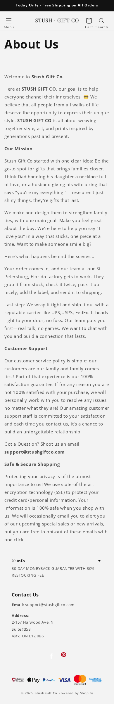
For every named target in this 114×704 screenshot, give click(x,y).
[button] (8, 20)
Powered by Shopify (75, 693)
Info (21, 560)
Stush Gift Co (46, 693)
